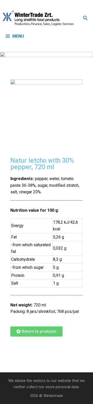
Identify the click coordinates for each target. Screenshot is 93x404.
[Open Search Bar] (85, 18)
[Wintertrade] (39, 18)
